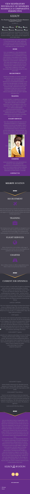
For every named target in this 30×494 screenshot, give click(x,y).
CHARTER (15, 159)
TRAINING (15, 96)
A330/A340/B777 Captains (15, 332)
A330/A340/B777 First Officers (15, 392)
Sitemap (4, 487)
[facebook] (13, 474)
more (15, 191)
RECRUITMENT (15, 73)
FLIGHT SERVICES (15, 119)
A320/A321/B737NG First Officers (15, 406)
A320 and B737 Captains (15, 381)
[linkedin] (17, 474)
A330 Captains (15, 315)
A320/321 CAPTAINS (15, 302)
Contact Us (15, 173)
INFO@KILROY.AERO (15, 482)
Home (15, 49)
